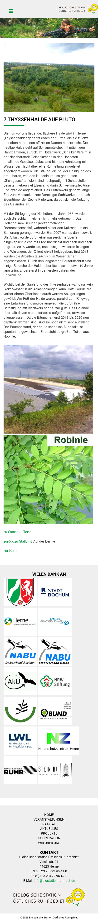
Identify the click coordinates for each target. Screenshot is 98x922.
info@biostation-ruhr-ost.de (54, 881)
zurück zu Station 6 (18, 541)
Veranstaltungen (49, 819)
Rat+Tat (49, 824)
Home (49, 815)
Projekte (49, 833)
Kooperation (49, 838)
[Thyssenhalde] (49, 77)
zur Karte (10, 550)
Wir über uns (49, 843)
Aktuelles (49, 829)
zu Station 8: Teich (17, 531)
